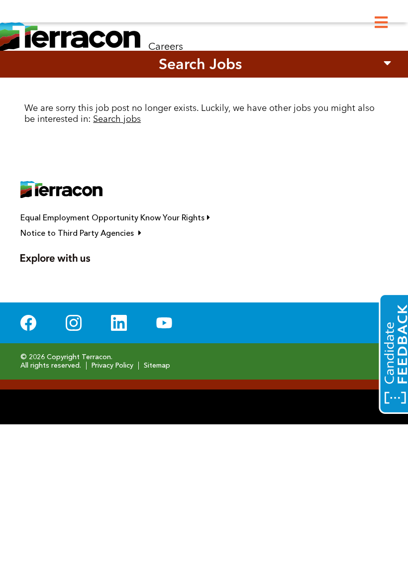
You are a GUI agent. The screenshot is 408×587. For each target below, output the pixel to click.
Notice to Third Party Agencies (125, 233)
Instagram (74, 323)
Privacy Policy (112, 365)
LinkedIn (119, 323)
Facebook (28, 323)
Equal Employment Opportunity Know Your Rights (159, 217)
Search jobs (117, 118)
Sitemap (157, 365)
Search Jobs (200, 64)
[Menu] (381, 22)
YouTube (164, 323)
